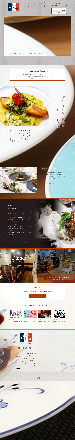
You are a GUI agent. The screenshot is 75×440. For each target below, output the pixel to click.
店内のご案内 (41, 7)
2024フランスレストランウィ (15, 321)
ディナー (35, 5)
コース (38, 5)
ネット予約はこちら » (37, 296)
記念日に (31, 5)
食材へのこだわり (28, 8)
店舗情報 (44, 4)
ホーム (22, 5)
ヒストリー (25, 6)
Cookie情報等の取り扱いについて (37, 378)
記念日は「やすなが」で (43, 321)
